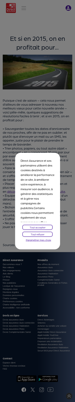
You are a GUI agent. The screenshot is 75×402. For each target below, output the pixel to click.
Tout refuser (37, 234)
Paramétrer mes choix (38, 239)
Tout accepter (38, 227)
